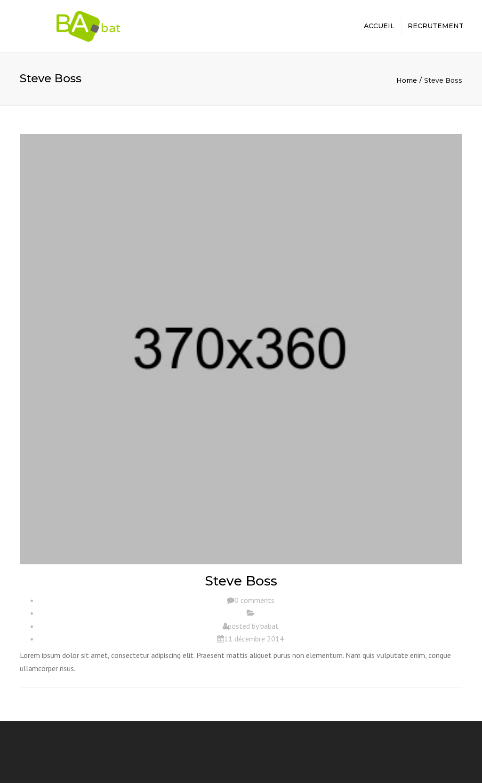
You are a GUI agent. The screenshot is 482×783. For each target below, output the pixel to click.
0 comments (254, 600)
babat (269, 626)
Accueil (379, 26)
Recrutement (436, 26)
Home (406, 80)
